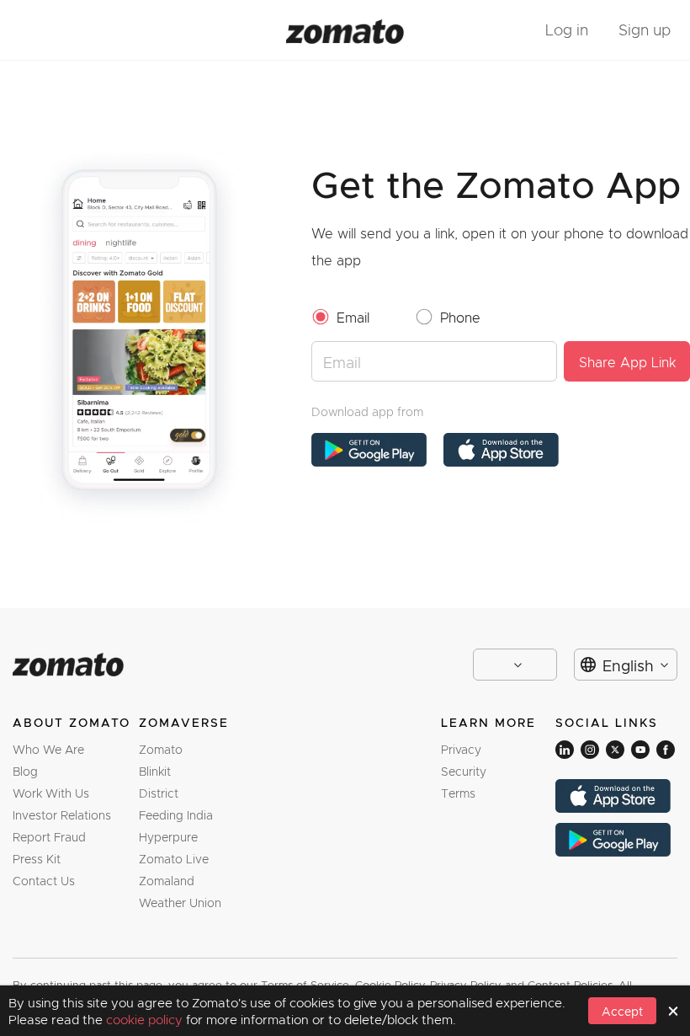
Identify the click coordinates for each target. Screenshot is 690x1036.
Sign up (644, 29)
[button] (622, 1010)
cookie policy (146, 1019)
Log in (566, 29)
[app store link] (369, 450)
